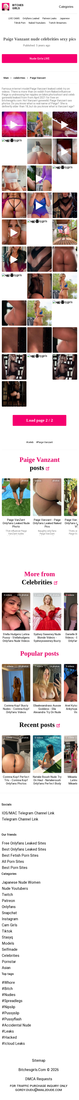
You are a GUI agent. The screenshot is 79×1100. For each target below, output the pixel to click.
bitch (8, 988)
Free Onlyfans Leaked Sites (24, 843)
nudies (9, 994)
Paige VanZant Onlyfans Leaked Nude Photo (16, 523)
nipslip (9, 1007)
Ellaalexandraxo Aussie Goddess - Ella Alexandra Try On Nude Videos (47, 710)
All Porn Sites (13, 861)
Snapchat (9, 913)
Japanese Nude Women (21, 882)
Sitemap (38, 1060)
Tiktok (7, 931)
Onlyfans (9, 907)
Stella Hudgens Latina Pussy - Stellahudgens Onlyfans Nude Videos (16, 638)
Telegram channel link (20, 819)
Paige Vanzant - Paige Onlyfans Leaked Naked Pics (47, 523)
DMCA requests (38, 1079)
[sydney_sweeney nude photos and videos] (47, 611)
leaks (9, 1031)
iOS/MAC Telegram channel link (28, 813)
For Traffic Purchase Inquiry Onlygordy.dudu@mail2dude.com (38, 1087)
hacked (10, 1037)
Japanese (64, 18)
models (8, 943)
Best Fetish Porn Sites (20, 855)
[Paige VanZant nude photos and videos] (16, 497)
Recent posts (37, 724)
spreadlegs (13, 1001)
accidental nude (17, 1025)
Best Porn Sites (14, 867)
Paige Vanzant (45, 442)
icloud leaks (14, 1043)
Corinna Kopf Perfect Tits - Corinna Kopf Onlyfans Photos (16, 780)
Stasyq (7, 937)
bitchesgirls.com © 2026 (38, 1069)
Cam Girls (9, 925)
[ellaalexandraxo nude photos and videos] (47, 683)
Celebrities (37, 582)
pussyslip (11, 1013)
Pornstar (9, 961)
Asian (6, 968)
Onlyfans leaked (31, 18)
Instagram (10, 919)
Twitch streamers (58, 23)
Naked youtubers (37, 23)
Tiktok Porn (20, 23)
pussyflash (12, 1019)
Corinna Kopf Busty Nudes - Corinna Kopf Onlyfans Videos (16, 709)
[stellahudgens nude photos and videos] (16, 611)
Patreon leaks (49, 18)
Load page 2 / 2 (39, 420)
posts (37, 467)
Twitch (7, 894)
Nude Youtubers (15, 888)
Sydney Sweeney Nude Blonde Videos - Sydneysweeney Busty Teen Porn (47, 639)
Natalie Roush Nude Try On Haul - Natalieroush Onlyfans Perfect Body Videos (47, 782)
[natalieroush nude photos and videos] (47, 754)
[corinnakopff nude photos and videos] (16, 683)
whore (9, 982)
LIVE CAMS (13, 18)
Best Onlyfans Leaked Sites (24, 849)
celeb (31, 442)
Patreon (8, 900)
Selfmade (9, 949)
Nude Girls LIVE (39, 58)
